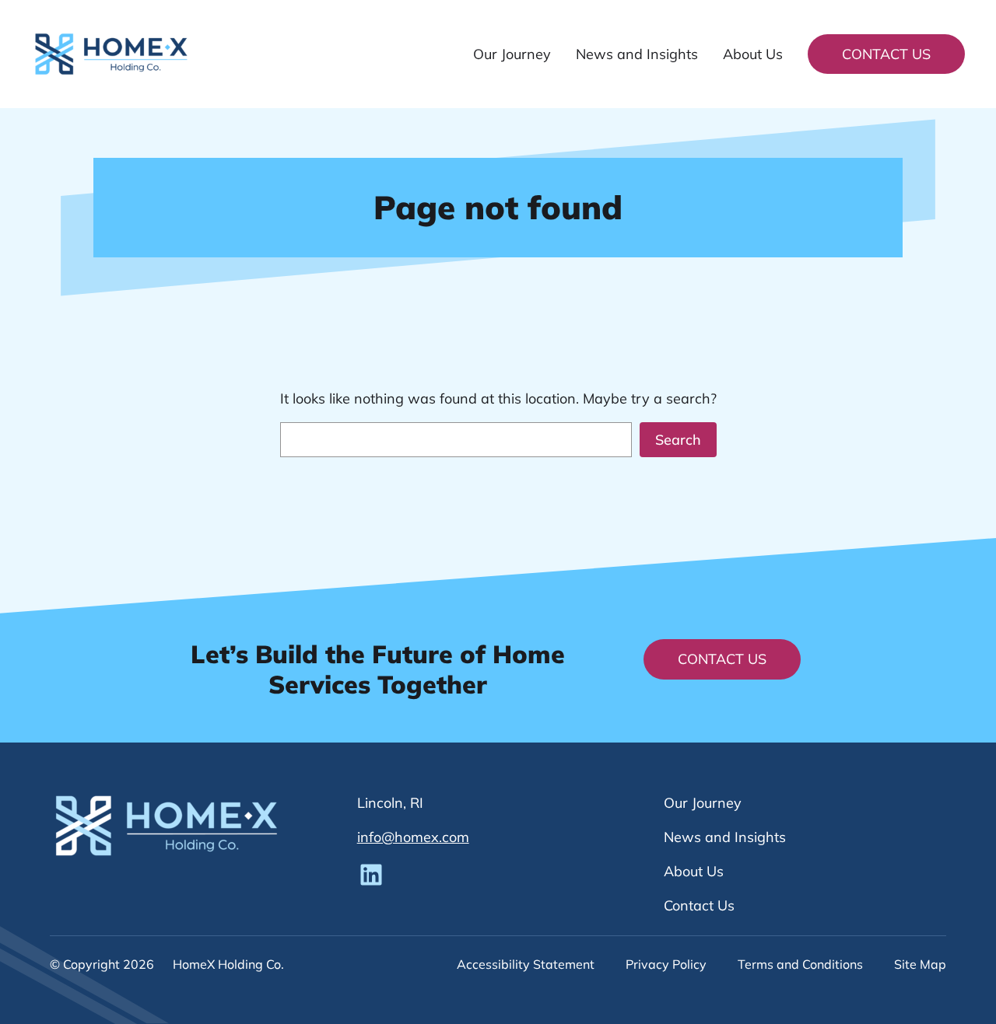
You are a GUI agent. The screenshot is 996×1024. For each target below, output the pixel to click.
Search (678, 440)
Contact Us (886, 54)
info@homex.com (413, 837)
